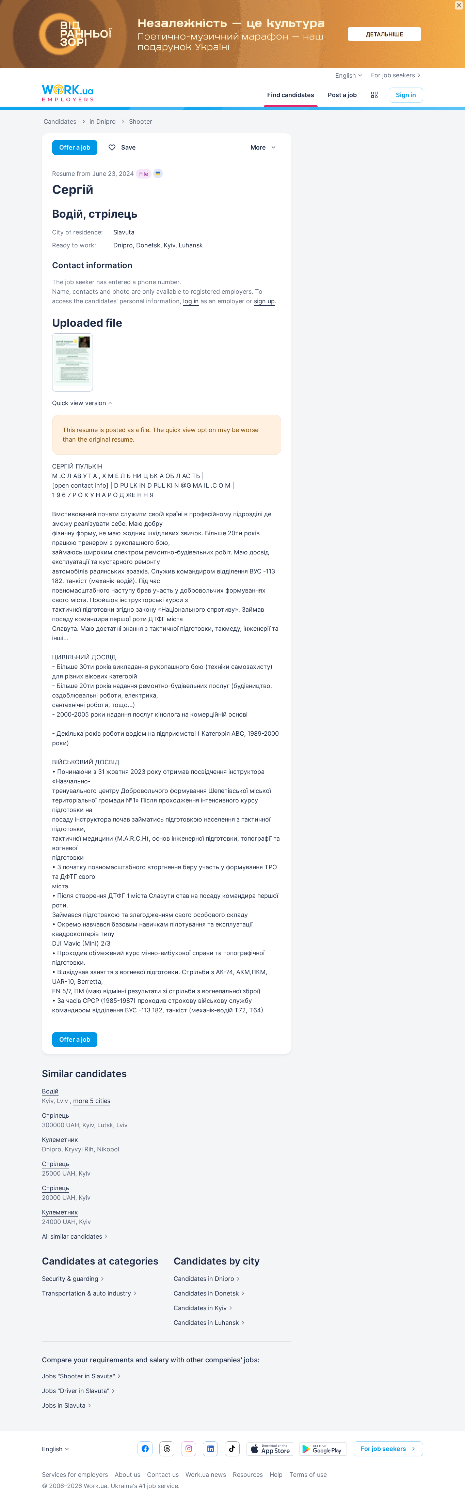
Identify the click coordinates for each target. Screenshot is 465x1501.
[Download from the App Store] (270, 1448)
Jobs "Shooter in (78, 1376)
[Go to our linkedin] (210, 1448)
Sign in (406, 94)
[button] (374, 95)
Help (276, 1474)
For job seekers (393, 75)
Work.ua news (206, 1474)
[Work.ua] (67, 93)
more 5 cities (91, 1100)
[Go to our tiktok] (232, 1448)
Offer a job (74, 147)
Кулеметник (60, 1139)
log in (191, 301)
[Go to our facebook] (145, 1448)
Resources (248, 1474)
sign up (264, 301)
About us (127, 1474)
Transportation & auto (86, 1293)
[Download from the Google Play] (323, 1448)
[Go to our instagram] (188, 1448)
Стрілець (55, 1115)
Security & (70, 1278)
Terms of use (308, 1474)
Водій (50, 1091)
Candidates (204, 1278)
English (52, 1449)
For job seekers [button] (383, 1448)
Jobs (63, 1405)
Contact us (163, 1474)
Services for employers (75, 1474)
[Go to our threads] (166, 1448)
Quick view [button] (79, 403)
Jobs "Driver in (75, 1390)
